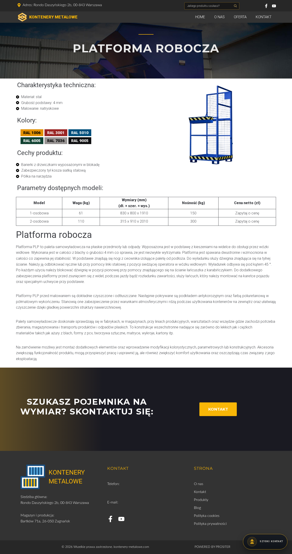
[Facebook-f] (266, 6)
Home (200, 17)
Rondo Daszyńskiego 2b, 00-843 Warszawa (55, 503)
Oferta (240, 17)
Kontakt (263, 17)
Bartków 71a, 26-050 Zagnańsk (45, 521)
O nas (219, 17)
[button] (235, 6)
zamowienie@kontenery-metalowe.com (138, 508)
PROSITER (223, 547)
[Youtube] (274, 6)
